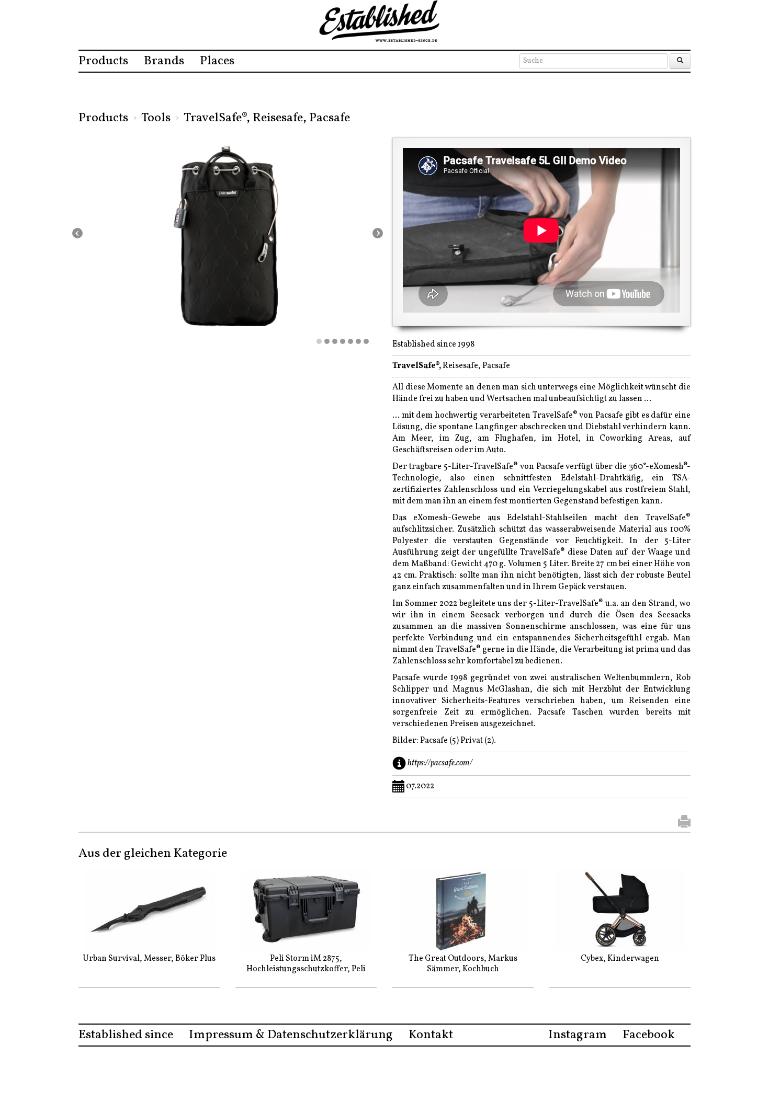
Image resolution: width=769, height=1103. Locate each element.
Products (103, 61)
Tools (156, 118)
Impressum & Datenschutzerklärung (291, 1035)
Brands (164, 61)
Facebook (649, 1035)
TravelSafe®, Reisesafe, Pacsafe (267, 118)
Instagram (577, 1035)
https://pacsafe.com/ (440, 763)
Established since (125, 1035)
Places (217, 61)
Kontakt (431, 1035)
